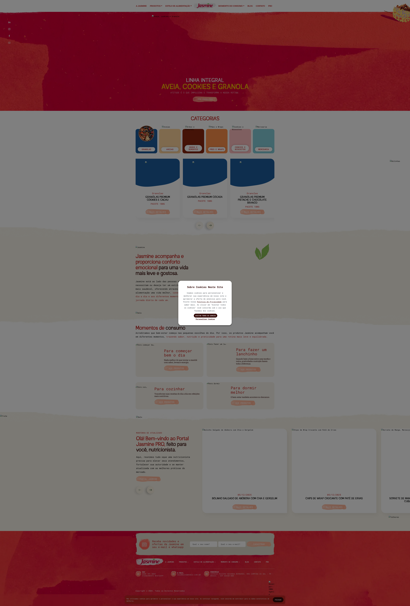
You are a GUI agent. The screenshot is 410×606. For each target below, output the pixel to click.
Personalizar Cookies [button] (205, 319)
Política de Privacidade (209, 302)
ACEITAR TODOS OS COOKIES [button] (205, 315)
